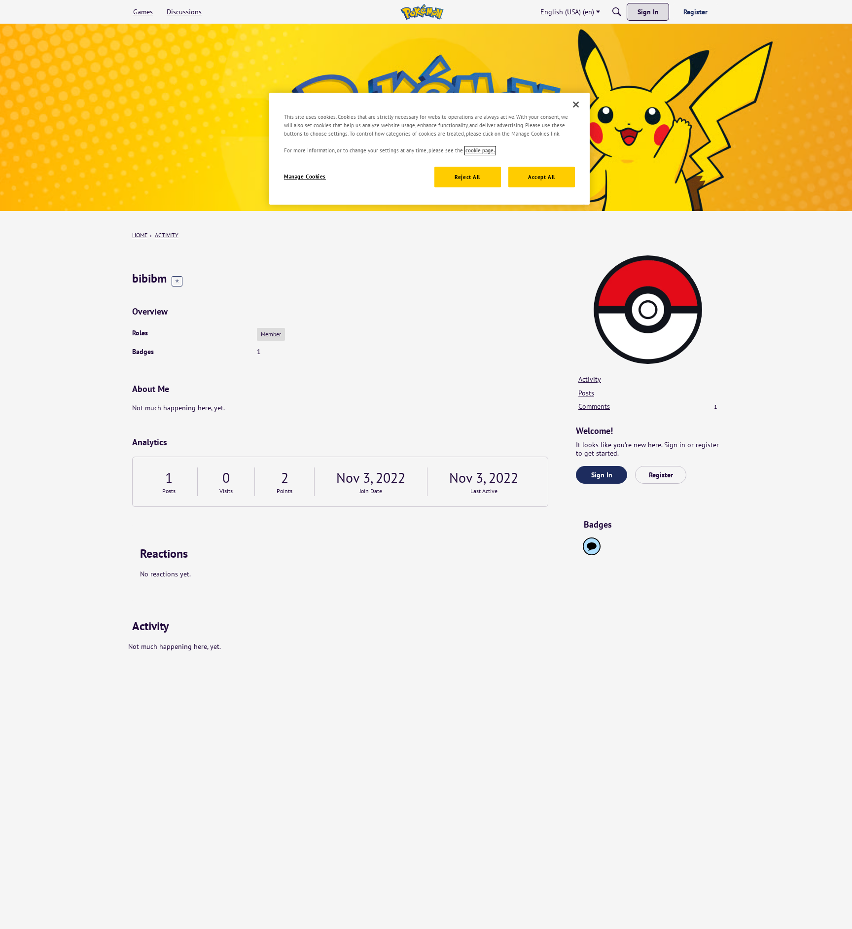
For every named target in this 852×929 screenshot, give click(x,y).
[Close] (576, 104)
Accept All (541, 177)
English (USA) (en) (567, 11)
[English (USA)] (421, 12)
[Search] (617, 12)
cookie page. (480, 150)
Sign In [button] (601, 474)
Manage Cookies (305, 176)
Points (284, 491)
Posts (169, 491)
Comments (647, 406)
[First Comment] (591, 546)
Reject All (467, 177)
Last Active (483, 491)
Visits (226, 491)
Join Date (370, 491)
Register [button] (661, 474)
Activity (589, 379)
